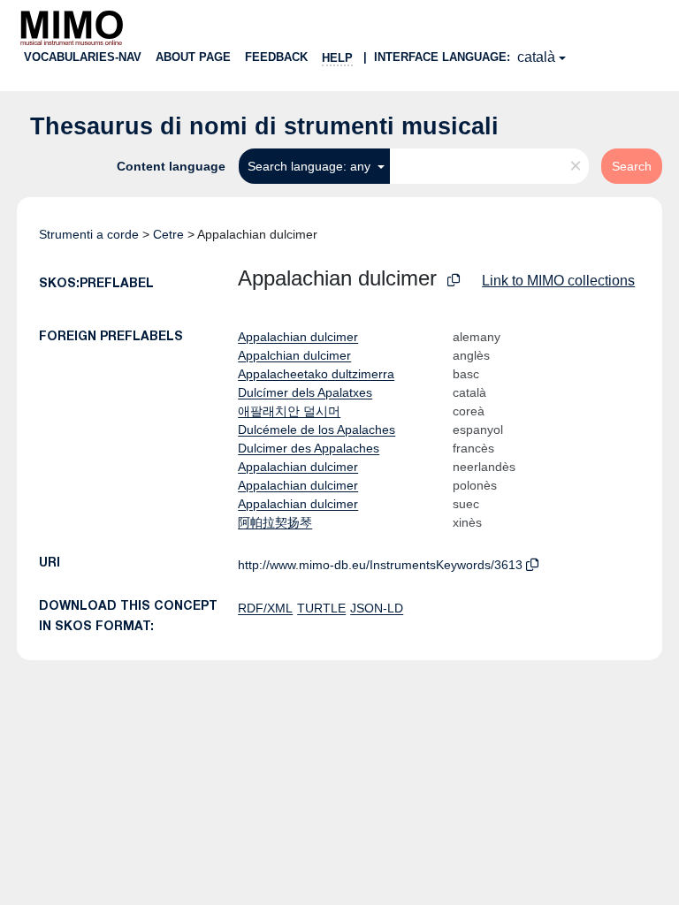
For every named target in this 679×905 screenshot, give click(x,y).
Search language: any (311, 166)
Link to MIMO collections (558, 280)
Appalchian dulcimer (294, 355)
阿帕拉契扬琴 (275, 522)
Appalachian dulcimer (298, 337)
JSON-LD (376, 608)
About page (193, 57)
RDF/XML (265, 608)
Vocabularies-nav (82, 57)
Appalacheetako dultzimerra (316, 374)
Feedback (276, 57)
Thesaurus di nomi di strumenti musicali (264, 126)
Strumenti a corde (89, 234)
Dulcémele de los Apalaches (316, 429)
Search (632, 166)
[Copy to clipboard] (453, 280)
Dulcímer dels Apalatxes (305, 392)
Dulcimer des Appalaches (308, 448)
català (536, 57)
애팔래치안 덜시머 (289, 411)
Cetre (168, 234)
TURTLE (321, 608)
